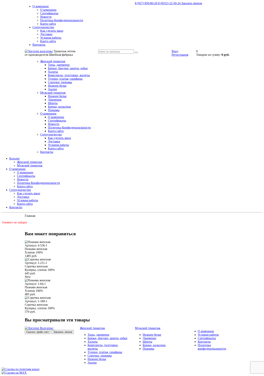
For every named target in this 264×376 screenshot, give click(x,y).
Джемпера (54, 99)
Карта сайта (48, 23)
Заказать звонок (191, 3)
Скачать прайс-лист (37, 332)
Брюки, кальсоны (59, 106)
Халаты (53, 71)
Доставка (46, 34)
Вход (175, 51)
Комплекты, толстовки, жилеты (69, 75)
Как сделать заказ (51, 30)
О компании (40, 6)
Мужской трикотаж (53, 92)
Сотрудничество (43, 27)
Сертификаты (49, 13)
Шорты (53, 103)
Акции (52, 89)
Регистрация (180, 54)
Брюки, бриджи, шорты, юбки (68, 68)
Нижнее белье (57, 85)
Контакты (38, 44)
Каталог (14, 158)
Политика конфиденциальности (212, 346)
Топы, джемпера (59, 64)
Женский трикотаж (52, 61)
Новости (46, 16)
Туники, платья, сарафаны (65, 78)
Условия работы (50, 37)
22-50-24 (169, 3)
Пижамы (54, 110)
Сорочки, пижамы (60, 82)
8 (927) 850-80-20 (146, 3)
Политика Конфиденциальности (61, 20)
